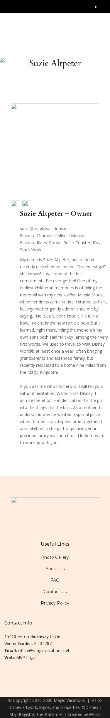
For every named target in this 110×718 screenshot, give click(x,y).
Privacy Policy (55, 603)
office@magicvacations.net (44, 650)
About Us (55, 568)
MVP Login (26, 657)
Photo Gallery (55, 557)
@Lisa (95, 714)
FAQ (55, 580)
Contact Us (55, 591)
